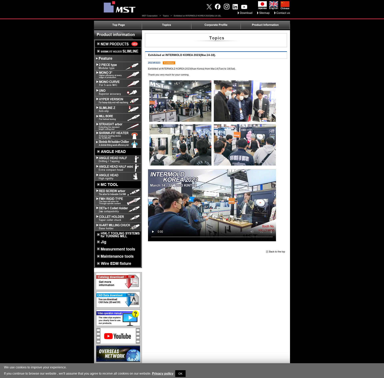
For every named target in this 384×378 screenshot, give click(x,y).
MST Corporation (150, 16)
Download (246, 12)
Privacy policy (162, 373)
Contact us (283, 12)
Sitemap (264, 12)
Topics (166, 16)
